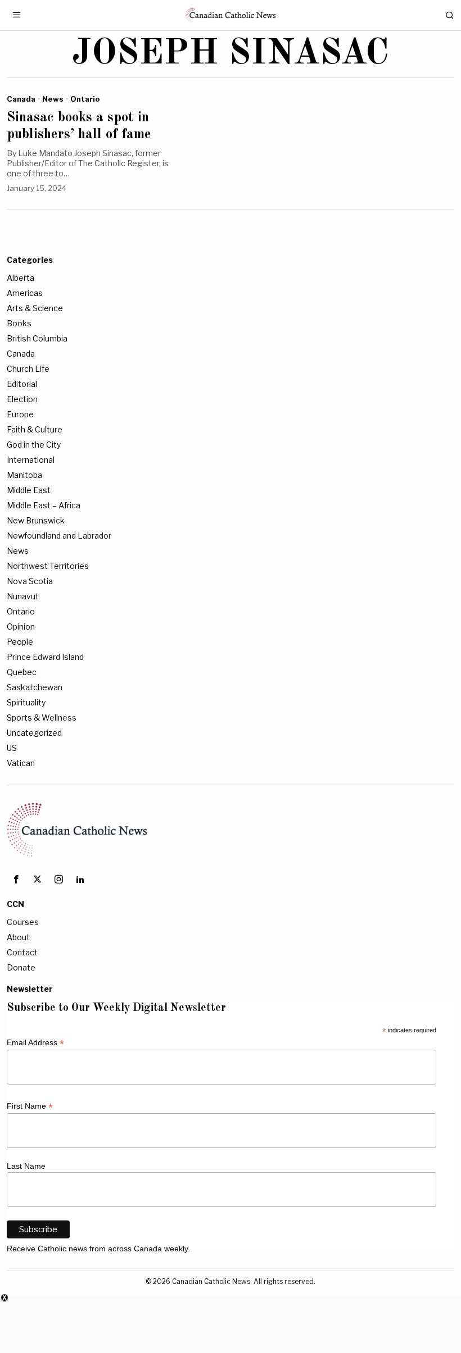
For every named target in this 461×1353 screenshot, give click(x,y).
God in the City (34, 444)
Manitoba (24, 475)
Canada (21, 98)
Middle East (29, 490)
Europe (20, 414)
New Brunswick (36, 520)
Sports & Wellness (41, 717)
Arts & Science (35, 308)
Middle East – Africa (43, 505)
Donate (21, 967)
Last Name (26, 1165)
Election (22, 399)
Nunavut (23, 596)
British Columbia (37, 338)
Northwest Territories (48, 566)
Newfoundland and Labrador (59, 535)
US (12, 748)
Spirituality (26, 702)
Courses (23, 922)
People (20, 641)
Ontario (85, 98)
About (18, 937)
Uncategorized (34, 732)
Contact (22, 952)
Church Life (28, 368)
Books (19, 323)
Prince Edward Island (45, 657)
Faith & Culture (34, 429)
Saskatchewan (34, 687)
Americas (25, 293)
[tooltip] (16, 880)
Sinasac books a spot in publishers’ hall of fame (79, 126)
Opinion (21, 626)
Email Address (35, 1042)
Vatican (21, 763)
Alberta (20, 278)
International (31, 459)
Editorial (22, 384)
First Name (30, 1106)
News (53, 98)
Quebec (22, 672)
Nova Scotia (30, 581)
